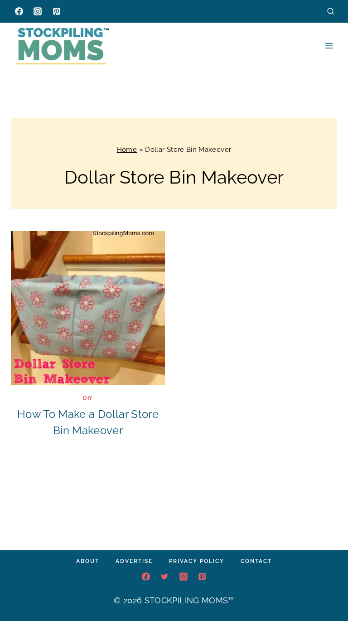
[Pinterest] (56, 11)
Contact (256, 561)
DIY (88, 398)
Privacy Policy (196, 561)
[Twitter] (164, 576)
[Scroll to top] (327, 586)
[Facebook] (19, 11)
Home (127, 150)
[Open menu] (328, 46)
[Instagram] (37, 11)
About (87, 561)
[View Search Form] (330, 11)
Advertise (134, 561)
